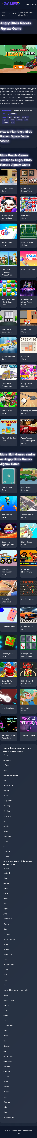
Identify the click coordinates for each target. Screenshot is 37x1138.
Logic (5, 909)
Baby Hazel (7, 801)
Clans (5, 893)
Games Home (3, 14)
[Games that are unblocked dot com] (11, 6)
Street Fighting (8, 1117)
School (6, 949)
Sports (5, 755)
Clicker (6, 857)
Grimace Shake (9, 1000)
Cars (5, 929)
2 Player (6, 765)
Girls (5, 846)
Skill (9, 117)
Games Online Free (10, 775)
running (6, 868)
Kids (12, 120)
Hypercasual (8, 785)
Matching (6, 1102)
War (4, 904)
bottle (5, 1031)
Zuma (5, 970)
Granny (6, 924)
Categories (31, 4)
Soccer (6, 831)
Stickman (6, 851)
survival (6, 883)
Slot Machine (8, 1056)
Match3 (6, 1005)
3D (4, 780)
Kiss (5, 959)
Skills (5, 975)
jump (5, 914)
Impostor (6, 1066)
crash (5, 1097)
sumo (5, 898)
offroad (6, 1015)
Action (5, 841)
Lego (5, 980)
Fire (4, 1020)
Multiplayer (7, 836)
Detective (6, 1092)
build (5, 1107)
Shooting (6, 811)
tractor (5, 888)
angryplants (7, 1061)
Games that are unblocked (20, 1131)
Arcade (17, 117)
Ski (4, 1041)
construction (7, 919)
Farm (5, 985)
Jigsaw (5, 120)
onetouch (6, 873)
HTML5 (25, 117)
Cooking (6, 806)
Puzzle (13, 14)
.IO (4, 821)
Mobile (5, 878)
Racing (19, 120)
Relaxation (7, 1046)
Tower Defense (8, 965)
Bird (12, 122)
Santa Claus (8, 1026)
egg (4, 1051)
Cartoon (6, 122)
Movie (5, 1036)
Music (5, 1112)
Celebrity (6, 1071)
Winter (5, 1082)
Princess (6, 934)
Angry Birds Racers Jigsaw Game (25, 14)
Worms (6, 1087)
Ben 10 (6, 1076)
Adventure (7, 760)
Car (26, 120)
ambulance (7, 954)
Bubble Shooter (9, 939)
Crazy (5, 995)
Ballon (5, 944)
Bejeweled (7, 816)
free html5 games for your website (15, 990)
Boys (5, 770)
